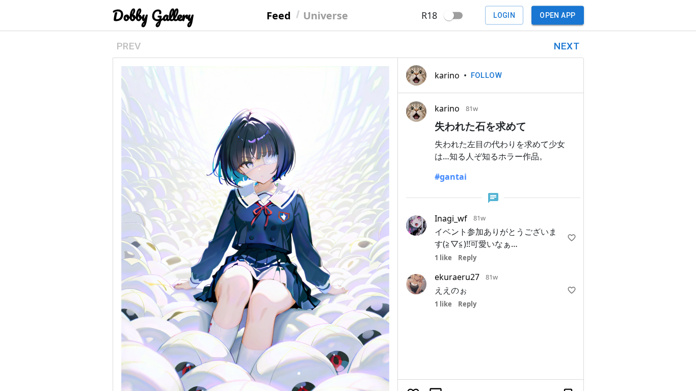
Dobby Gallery (153, 15)
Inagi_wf (451, 218)
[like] (571, 237)
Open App (557, 15)
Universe (325, 15)
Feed (278, 15)
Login (504, 15)
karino (447, 75)
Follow (486, 75)
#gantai (451, 176)
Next (566, 46)
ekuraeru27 (457, 277)
